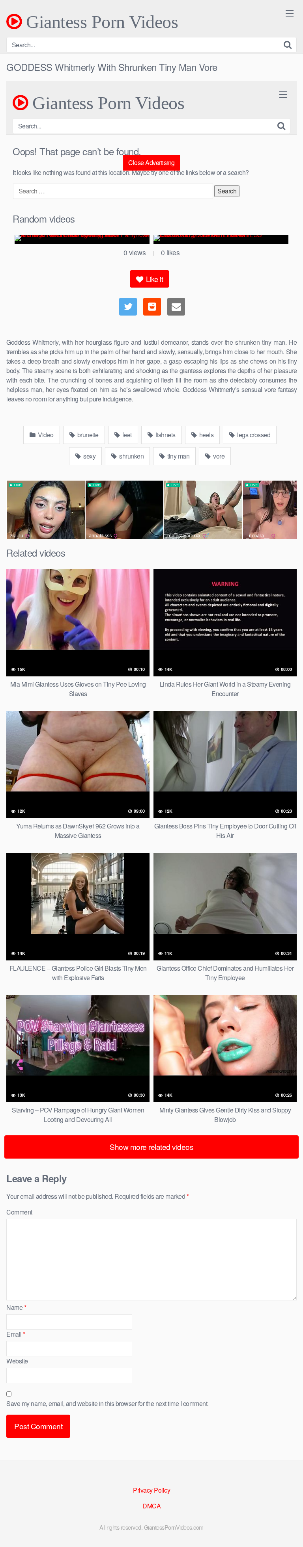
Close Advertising (151, 162)
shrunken (131, 456)
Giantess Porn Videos (100, 22)
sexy (89, 456)
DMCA (151, 1505)
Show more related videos (151, 1146)
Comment (19, 1211)
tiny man (178, 456)
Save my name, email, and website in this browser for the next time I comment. (107, 1403)
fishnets (165, 434)
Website (17, 1360)
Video (45, 434)
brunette (87, 434)
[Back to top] (289, 1529)
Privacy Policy (151, 1490)
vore (218, 456)
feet (126, 434)
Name (16, 1307)
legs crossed (253, 434)
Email (15, 1334)
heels (205, 434)
